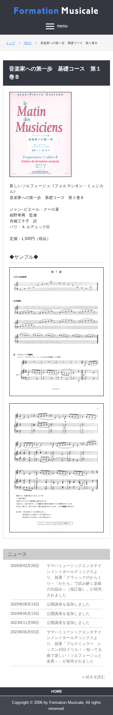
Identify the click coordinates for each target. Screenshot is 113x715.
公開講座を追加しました (68, 604)
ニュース (17, 554)
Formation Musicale (56, 9)
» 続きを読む (93, 677)
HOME (56, 691)
